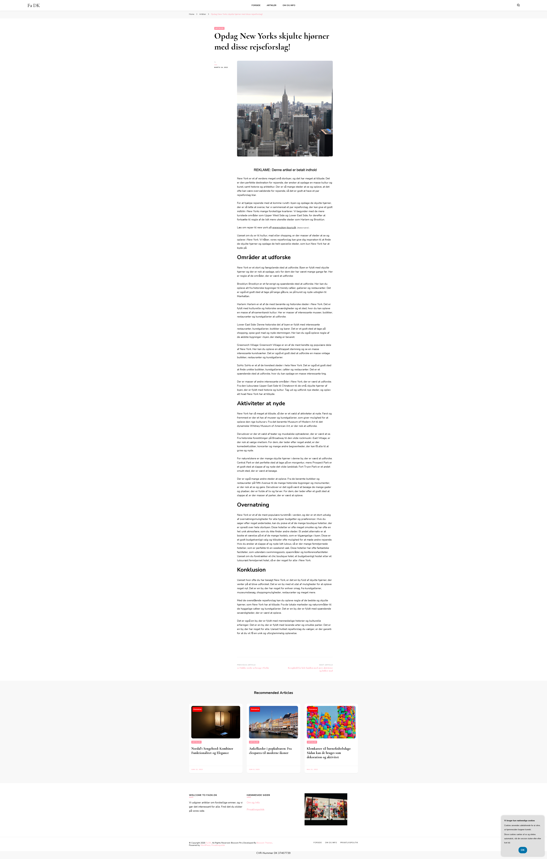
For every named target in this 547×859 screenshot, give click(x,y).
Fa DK (33, 5)
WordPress (205, 845)
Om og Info (289, 5)
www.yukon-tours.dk (284, 227)
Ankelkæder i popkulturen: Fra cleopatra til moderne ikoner (270, 751)
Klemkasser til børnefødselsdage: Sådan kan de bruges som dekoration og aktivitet (329, 753)
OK (523, 850)
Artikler (271, 5)
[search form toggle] (518, 5)
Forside (256, 5)
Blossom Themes (264, 842)
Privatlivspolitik (255, 809)
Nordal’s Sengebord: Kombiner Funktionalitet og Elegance (212, 751)
